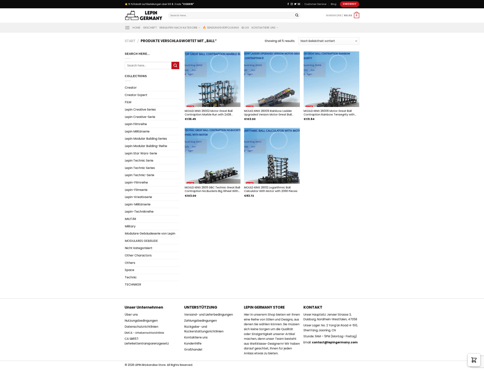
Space (129, 270)
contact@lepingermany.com (335, 342)
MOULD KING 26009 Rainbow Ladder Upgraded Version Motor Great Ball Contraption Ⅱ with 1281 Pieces (268, 112)
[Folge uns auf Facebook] (288, 4)
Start (130, 41)
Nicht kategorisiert (138, 248)
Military (130, 226)
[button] (474, 360)
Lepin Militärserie (137, 131)
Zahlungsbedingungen (200, 320)
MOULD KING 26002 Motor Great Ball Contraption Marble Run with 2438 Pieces (209, 112)
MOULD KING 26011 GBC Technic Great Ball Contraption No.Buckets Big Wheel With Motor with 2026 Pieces (212, 189)
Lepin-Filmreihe (136, 182)
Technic (131, 277)
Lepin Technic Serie (139, 160)
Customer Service (315, 4)
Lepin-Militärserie (137, 204)
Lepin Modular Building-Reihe (146, 146)
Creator (131, 87)
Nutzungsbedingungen (141, 320)
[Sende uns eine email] (299, 4)
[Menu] (127, 28)
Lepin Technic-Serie (139, 175)
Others (130, 263)
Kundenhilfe (193, 343)
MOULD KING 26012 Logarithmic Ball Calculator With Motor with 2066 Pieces (270, 189)
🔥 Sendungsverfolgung (221, 27)
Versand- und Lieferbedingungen (208, 314)
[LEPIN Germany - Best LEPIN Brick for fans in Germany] (144, 15)
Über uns (131, 314)
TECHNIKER (133, 284)
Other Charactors (138, 255)
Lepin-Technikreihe (139, 211)
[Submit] (297, 15)
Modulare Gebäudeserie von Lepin (150, 233)
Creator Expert (136, 95)
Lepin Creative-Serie (140, 117)
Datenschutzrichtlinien (141, 326)
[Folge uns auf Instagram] (292, 4)
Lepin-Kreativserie (138, 197)
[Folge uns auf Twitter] (295, 4)
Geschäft (150, 27)
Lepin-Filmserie (136, 190)
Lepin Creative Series (140, 109)
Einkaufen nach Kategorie (179, 27)
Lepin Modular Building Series (146, 138)
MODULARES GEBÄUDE (141, 241)
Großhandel (193, 349)
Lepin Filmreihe (136, 124)
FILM (128, 102)
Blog (333, 4)
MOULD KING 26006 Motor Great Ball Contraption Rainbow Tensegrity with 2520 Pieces (329, 112)
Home (136, 27)
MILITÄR (130, 219)
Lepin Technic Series (140, 168)
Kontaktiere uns (263, 27)
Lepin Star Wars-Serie (141, 153)
